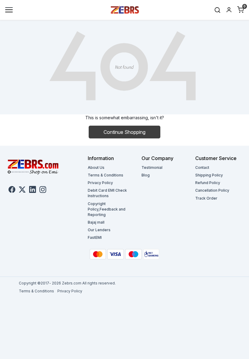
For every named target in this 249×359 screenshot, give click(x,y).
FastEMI (95, 237)
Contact (202, 167)
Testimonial (152, 167)
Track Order (206, 198)
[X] (22, 190)
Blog (146, 175)
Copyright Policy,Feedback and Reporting (106, 209)
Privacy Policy (100, 182)
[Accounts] (229, 9)
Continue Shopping (124, 132)
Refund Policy (207, 182)
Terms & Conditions (105, 175)
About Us (96, 167)
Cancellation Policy (212, 190)
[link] (217, 9)
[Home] (125, 9)
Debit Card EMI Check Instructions (107, 193)
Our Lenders (99, 230)
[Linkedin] (32, 190)
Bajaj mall (96, 222)
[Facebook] (11, 190)
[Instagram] (42, 190)
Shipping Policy (209, 175)
